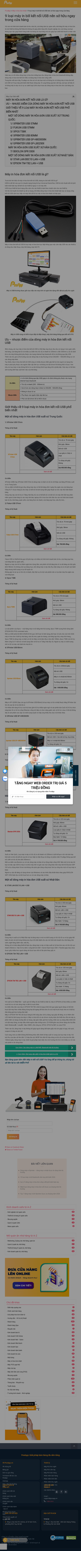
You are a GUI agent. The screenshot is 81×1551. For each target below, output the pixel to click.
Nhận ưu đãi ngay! (58, 796)
